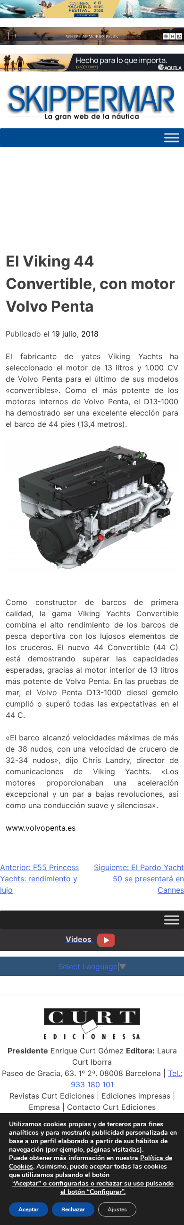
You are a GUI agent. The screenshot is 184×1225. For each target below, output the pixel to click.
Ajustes (117, 1209)
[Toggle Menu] (171, 137)
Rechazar (73, 1209)
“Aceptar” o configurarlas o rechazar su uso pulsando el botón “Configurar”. (93, 1187)
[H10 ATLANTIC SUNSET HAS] (92, 42)
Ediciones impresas (135, 1095)
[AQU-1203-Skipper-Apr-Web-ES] (92, 68)
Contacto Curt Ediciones (111, 1107)
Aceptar (28, 1209)
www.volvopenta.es (40, 827)
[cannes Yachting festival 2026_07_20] (92, 15)
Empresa (44, 1107)
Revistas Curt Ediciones (51, 1095)
